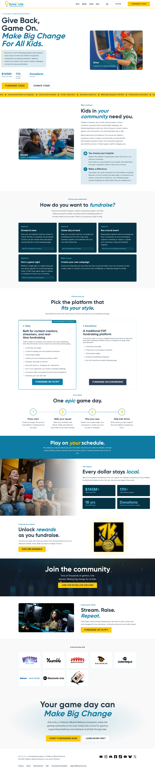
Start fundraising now (63, 738)
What (84, 4)
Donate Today (42, 85)
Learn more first (96, 738)
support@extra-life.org (78, 766)
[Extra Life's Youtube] (101, 756)
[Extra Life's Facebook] (115, 756)
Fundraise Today (138, 4)
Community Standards (59, 766)
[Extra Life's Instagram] (105, 756)
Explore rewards (32, 549)
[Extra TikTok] (120, 756)
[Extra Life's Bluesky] (130, 756)
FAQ (47, 766)
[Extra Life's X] (135, 756)
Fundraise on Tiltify (47, 382)
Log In (118, 4)
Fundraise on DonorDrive (107, 382)
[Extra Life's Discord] (110, 756)
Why (78, 4)
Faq (97, 4)
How (91, 4)
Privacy (21, 766)
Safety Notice (38, 766)
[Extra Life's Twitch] (125, 756)
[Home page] (14, 4)
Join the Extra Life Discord (78, 585)
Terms (28, 766)
